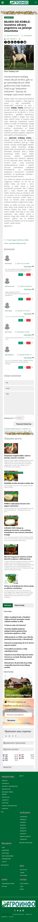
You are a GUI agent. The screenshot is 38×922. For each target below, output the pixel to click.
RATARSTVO (4, 780)
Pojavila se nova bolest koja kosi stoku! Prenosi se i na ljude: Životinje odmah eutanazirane (18, 657)
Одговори (28, 266)
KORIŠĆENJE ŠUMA (6, 859)
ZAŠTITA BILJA (5, 803)
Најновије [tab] (7, 605)
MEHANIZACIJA (5, 865)
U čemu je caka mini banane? (15, 625)
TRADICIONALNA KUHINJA (8, 883)
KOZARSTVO (23, 825)
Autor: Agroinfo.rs (11, 39)
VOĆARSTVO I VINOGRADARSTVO (10, 786)
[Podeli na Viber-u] (21, 42)
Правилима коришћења (13, 431)
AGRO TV (21, 776)
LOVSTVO (4, 861)
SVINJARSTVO (23, 819)
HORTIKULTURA (5, 797)
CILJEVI (21, 886)
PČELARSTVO (23, 834)
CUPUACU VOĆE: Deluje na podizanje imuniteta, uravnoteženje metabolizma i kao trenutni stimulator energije (18, 531)
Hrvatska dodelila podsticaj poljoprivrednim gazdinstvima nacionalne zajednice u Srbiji (15, 631)
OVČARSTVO (23, 822)
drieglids (9, 311)
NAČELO (22, 889)
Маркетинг (29, 914)
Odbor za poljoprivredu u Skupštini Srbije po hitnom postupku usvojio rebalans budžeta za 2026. (17, 619)
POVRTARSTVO (5, 783)
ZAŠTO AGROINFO (24, 883)
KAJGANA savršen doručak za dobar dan (19, 483)
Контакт (11, 917)
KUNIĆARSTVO (23, 839)
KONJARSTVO (23, 828)
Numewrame (10, 286)
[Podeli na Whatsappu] (18, 42)
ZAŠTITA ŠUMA (5, 853)
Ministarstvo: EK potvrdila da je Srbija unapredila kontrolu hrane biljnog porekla (18, 665)
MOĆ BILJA (4, 886)
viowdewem (10, 355)
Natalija (9, 263)
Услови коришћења (18, 914)
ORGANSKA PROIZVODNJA (25, 842)
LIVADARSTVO (5, 800)
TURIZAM (22, 872)
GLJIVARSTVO (5, 808)
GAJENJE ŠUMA (5, 850)
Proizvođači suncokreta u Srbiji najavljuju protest (15, 650)
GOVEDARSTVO (23, 816)
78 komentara (28, 35)
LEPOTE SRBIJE (23, 875)
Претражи (11, 720)
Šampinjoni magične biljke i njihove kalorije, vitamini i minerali (17, 457)
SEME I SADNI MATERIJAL (8, 856)
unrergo (9, 332)
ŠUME (3, 847)
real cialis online (9, 360)
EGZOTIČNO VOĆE (6, 789)
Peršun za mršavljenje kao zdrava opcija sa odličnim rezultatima (19, 587)
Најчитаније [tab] (19, 605)
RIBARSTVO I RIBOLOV (25, 836)
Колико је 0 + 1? (10, 418)
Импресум (4, 917)
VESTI (2, 812)
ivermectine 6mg (9, 316)
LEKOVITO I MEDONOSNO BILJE (9, 805)
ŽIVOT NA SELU (23, 870)
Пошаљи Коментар (23, 424)
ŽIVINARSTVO (23, 831)
